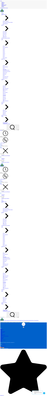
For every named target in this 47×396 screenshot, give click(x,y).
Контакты (1, 333)
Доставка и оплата (2, 331)
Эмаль (31, 320)
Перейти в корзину (4, 162)
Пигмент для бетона (34, 320)
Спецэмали (25, 320)
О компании (1, 329)
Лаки (20, 320)
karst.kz (1, 130)
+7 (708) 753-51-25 (3, 346)
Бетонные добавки (6, 320)
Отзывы (1, 330)
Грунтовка (10, 320)
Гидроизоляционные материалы (15, 320)
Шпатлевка (28, 320)
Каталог (2, 12)
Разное (37, 320)
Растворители (22, 320)
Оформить (8, 155)
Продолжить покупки (4, 155)
